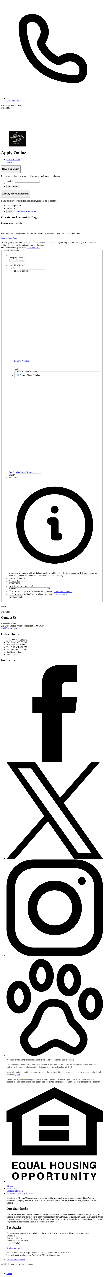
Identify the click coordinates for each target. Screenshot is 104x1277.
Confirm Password (17, 578)
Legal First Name (17, 265)
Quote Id (10, 181)
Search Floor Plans (9, 238)
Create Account (16, 597)
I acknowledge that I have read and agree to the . (42, 591)
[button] (55, 573)
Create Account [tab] (13, 159)
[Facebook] (54, 761)
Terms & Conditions (63, 591)
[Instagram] (54, 955)
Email (12, 475)
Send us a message (14, 1248)
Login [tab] (9, 162)
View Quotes (13, 186)
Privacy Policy (60, 594)
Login (10, 211)
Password (10, 208)
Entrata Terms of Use (15, 1260)
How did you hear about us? (22, 586)
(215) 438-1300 (33, 247)
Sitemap (9, 1186)
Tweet (9, 1273)
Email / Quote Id (13, 205)
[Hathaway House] (17, 146)
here (18, 1074)
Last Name (14, 268)
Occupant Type (16, 257)
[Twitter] (54, 858)
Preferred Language (18, 581)
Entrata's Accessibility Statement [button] (20, 1193)
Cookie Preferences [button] (14, 1191)
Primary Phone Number (30, 375)
